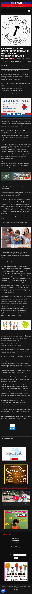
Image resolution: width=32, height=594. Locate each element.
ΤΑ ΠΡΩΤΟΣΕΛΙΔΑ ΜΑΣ (8, 439)
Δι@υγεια (16, 542)
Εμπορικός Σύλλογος (16, 547)
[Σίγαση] (25, 504)
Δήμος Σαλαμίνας (16, 538)
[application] (16, 498)
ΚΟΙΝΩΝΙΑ (11, 58)
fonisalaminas (27, 58)
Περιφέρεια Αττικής (16, 540)
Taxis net (16, 544)
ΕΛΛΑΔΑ (6, 58)
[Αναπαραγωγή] (4, 504)
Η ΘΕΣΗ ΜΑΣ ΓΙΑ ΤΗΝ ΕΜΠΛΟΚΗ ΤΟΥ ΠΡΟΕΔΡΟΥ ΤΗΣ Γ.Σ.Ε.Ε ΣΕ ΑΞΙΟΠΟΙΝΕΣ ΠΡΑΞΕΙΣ (15, 52)
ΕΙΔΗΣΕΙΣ (2, 58)
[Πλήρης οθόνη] (27, 504)
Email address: (9, 555)
